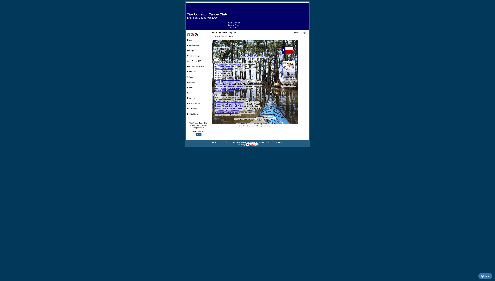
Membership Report (224, 69)
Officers (190, 77)
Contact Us (191, 72)
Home (189, 40)
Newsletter (191, 82)
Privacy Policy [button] (278, 142)
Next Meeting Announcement (228, 64)
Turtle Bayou (220, 115)
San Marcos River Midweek (227, 110)
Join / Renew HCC (194, 61)
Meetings (190, 51)
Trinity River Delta (223, 99)
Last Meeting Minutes (224, 66)
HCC (198, 134)
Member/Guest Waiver (195, 66)
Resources (191, 98)
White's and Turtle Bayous (226, 113)
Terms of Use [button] (266, 142)
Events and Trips (193, 56)
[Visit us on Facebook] (188, 35)
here (245, 126)
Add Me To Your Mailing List (224, 33)
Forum (189, 93)
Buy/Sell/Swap (192, 114)
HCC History (192, 109)
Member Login (300, 33)
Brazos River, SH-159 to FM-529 (229, 106)
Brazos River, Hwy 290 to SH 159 (229, 102)
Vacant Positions (222, 71)
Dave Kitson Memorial (224, 91)
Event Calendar (193, 45)
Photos (190, 88)
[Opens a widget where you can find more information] (485, 276)
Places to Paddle (193, 103)
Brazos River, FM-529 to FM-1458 (229, 108)
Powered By (241, 145)
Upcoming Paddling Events (227, 97)
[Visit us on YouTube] (192, 35)
